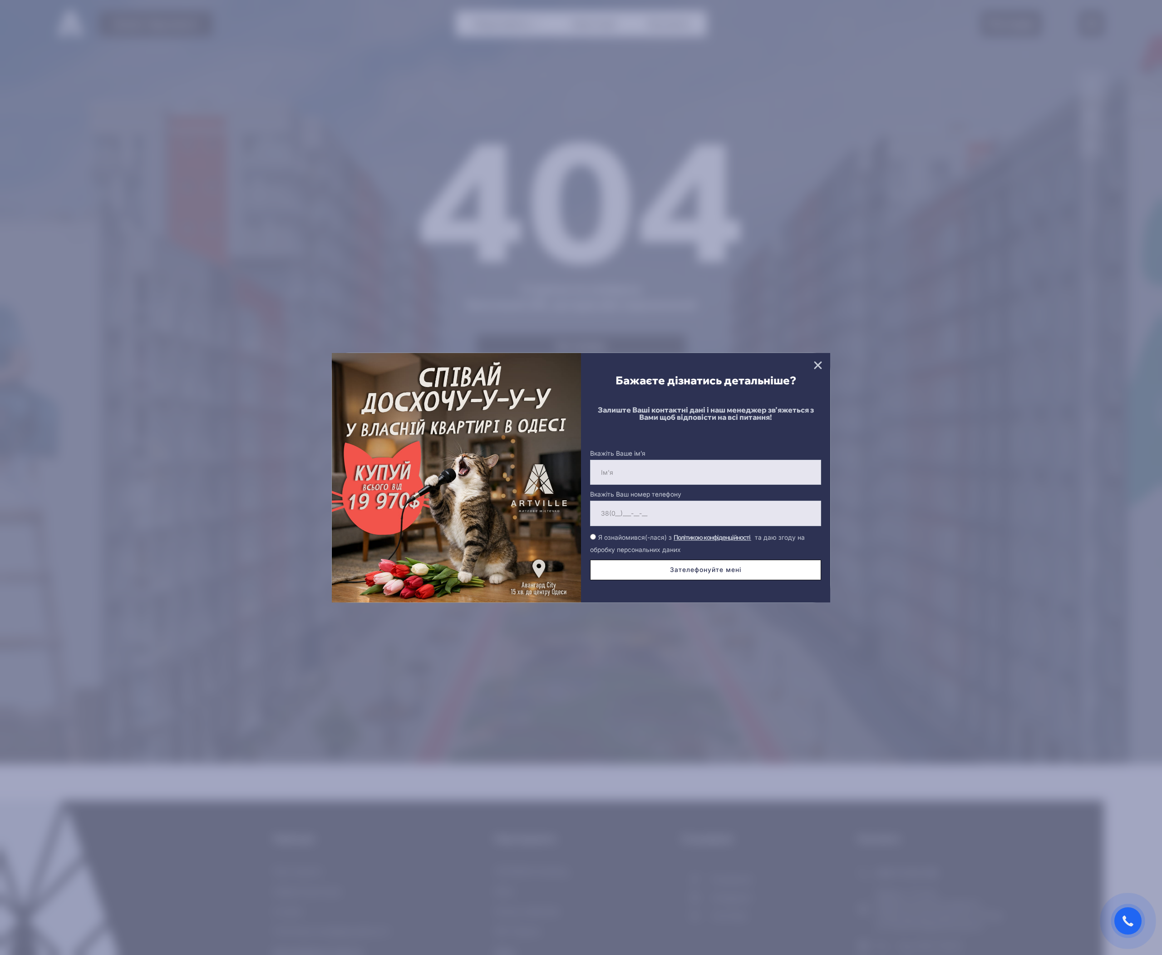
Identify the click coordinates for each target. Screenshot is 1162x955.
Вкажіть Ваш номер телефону (635, 494)
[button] (817, 365)
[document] (581, 477)
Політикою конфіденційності (712, 537)
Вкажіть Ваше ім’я (617, 453)
